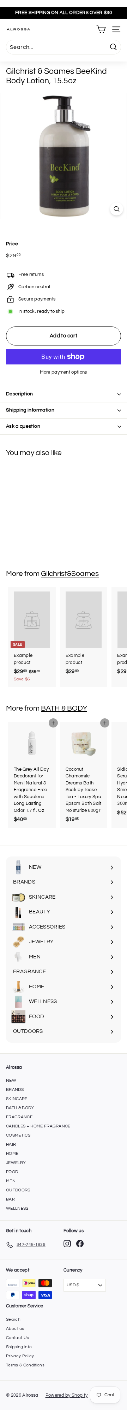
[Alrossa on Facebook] (80, 1243)
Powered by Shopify (67, 1395)
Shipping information (30, 410)
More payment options (63, 372)
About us (15, 1328)
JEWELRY (16, 1162)
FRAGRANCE (19, 1117)
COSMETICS (18, 1135)
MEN (11, 1181)
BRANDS (15, 1089)
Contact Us (17, 1337)
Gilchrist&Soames (70, 573)
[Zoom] (116, 208)
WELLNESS (17, 1208)
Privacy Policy (20, 1356)
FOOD (12, 1172)
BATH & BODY (64, 708)
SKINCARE (17, 1099)
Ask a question (23, 426)
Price (12, 243)
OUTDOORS (18, 1190)
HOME (12, 1153)
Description (19, 394)
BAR (10, 1199)
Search (13, 1319)
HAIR (11, 1144)
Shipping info (19, 1347)
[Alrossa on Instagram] (67, 1243)
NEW (11, 1080)
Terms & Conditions (25, 1365)
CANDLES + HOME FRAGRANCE (38, 1126)
